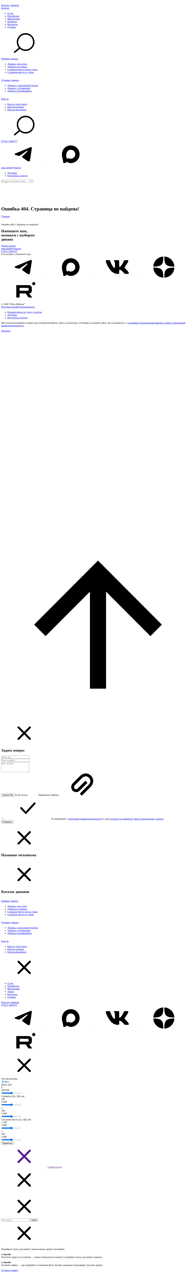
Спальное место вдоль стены (22, 69)
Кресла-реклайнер (16, 109)
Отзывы (11, 27)
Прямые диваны (9, 58)
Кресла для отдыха (17, 104)
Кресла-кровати (15, 107)
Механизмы (13, 18)
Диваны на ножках (17, 66)
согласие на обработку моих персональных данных (137, 819)
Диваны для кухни (17, 64)
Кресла (5, 99)
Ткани (10, 991)
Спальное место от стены (20, 72)
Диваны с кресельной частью (22, 85)
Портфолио (13, 16)
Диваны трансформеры (19, 91)
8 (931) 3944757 (9, 141)
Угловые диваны (10, 80)
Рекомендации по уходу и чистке (24, 312)
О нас (10, 13)
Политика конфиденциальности (18, 307)
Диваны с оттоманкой (18, 88)
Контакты (12, 24)
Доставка (12, 173)
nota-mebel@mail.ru (11, 167)
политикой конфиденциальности (85, 819)
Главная (5, 216)
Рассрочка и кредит (17, 175)
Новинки (12, 21)
